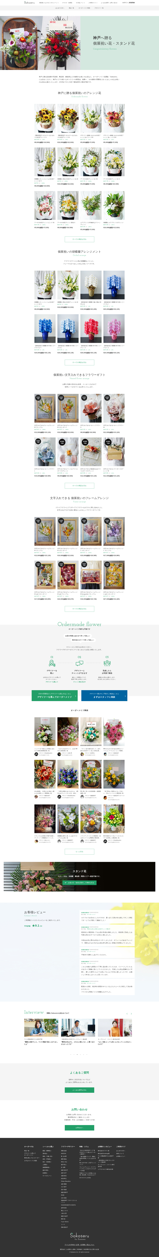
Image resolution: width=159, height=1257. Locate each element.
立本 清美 (64, 1198)
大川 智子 (64, 1187)
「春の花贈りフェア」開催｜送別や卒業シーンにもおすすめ (88, 1158)
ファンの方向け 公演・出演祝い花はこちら (79, 1245)
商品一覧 (71, 8)
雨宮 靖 (63, 1219)
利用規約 (79, 1249)
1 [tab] (71, 1054)
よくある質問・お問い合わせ (109, 2)
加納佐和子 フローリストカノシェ (69, 1201)
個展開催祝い (46, 1167)
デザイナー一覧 (99, 8)
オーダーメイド (91, 914)
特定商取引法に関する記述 (91, 1249)
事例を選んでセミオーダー (32, 1158)
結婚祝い (45, 1173)
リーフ (63, 1224)
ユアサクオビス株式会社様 (105, 1169)
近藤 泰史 (64, 1175)
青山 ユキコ (64, 1210)
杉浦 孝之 (64, 1178)
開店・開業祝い (47, 1150)
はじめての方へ (59, 8)
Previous (127, 1013)
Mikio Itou (64, 1162)
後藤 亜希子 (64, 1192)
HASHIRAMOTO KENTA (68, 1205)
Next (130, 1013)
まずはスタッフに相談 (30, 1160)
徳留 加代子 (64, 1170)
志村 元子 (64, 1173)
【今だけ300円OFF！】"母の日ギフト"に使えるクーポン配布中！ (87, 1152)
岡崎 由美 (64, 1150)
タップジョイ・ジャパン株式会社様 (106, 1165)
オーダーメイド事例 (84, 8)
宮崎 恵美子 (64, 1227)
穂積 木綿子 (64, 1216)
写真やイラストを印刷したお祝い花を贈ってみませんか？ (88, 1174)
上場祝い (45, 1164)
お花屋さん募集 (71, 1249)
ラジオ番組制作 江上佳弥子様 (106, 1157)
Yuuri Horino (65, 1221)
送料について (120, 1153)
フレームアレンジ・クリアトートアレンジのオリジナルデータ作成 (88, 1168)
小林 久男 (64, 1213)
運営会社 (62, 1249)
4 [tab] (80, 1054)
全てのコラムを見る (85, 1177)
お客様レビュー (120, 1156)
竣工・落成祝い (47, 1162)
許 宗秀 (63, 1167)
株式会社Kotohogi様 (103, 1153)
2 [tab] (74, 1054)
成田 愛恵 (64, 1184)
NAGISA (63, 1153)
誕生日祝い (46, 1170)
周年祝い (45, 1153)
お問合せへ (79, 1127)
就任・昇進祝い (47, 1159)
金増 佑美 (64, 1208)
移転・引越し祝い (48, 1156)
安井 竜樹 (64, 1189)
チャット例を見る (78, 682)
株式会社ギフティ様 (103, 1150)
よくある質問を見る (79, 1090)
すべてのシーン (47, 1175)
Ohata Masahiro (66, 1181)
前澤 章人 (64, 1164)
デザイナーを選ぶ (51, 682)
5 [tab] (84, 1054)
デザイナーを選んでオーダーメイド (30, 1154)
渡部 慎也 (64, 1159)
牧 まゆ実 (64, 1156)
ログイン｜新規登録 (128, 2)
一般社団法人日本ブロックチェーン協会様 (106, 1161)
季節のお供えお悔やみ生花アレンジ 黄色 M (98, 929)
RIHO (62, 1195)
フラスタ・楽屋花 (67, 2)
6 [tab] (87, 1054)
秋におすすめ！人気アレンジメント (88, 1163)
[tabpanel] (41, 1032)
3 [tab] (77, 1054)
